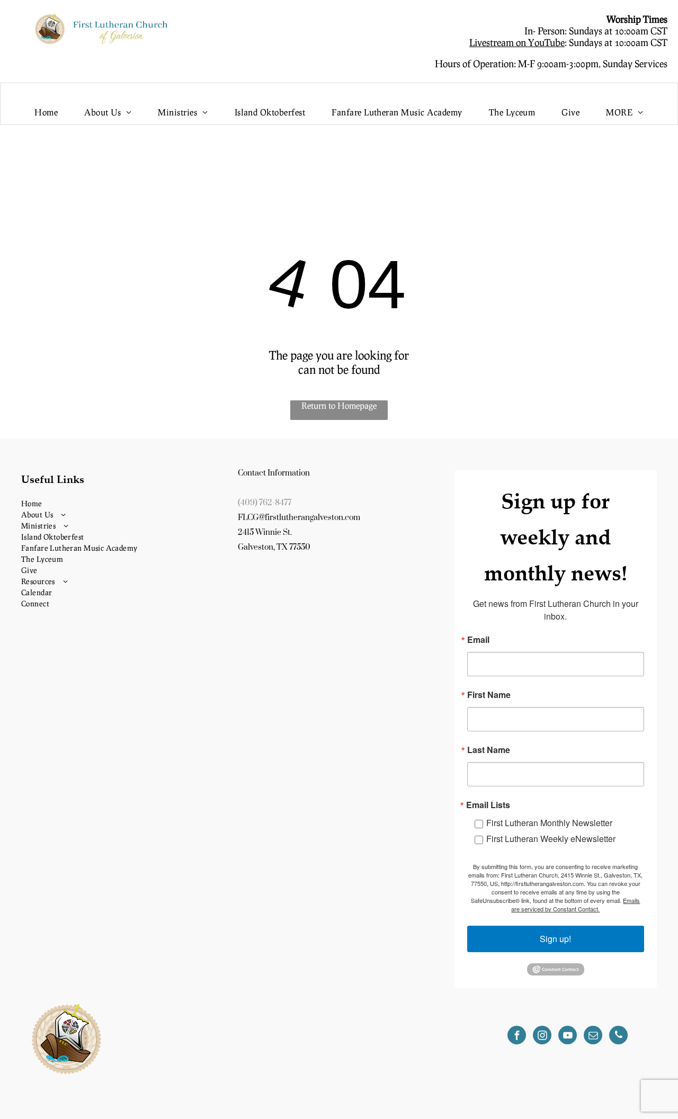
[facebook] (516, 1036)
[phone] (618, 1036)
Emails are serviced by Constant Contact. (575, 904)
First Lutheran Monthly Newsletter (549, 823)
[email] (593, 1036)
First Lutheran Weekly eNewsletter (550, 838)
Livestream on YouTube (517, 42)
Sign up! (555, 939)
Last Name (488, 750)
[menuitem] (46, 112)
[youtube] (567, 1036)
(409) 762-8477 (264, 503)
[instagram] (542, 1036)
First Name (489, 695)
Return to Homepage (339, 405)
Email (478, 639)
